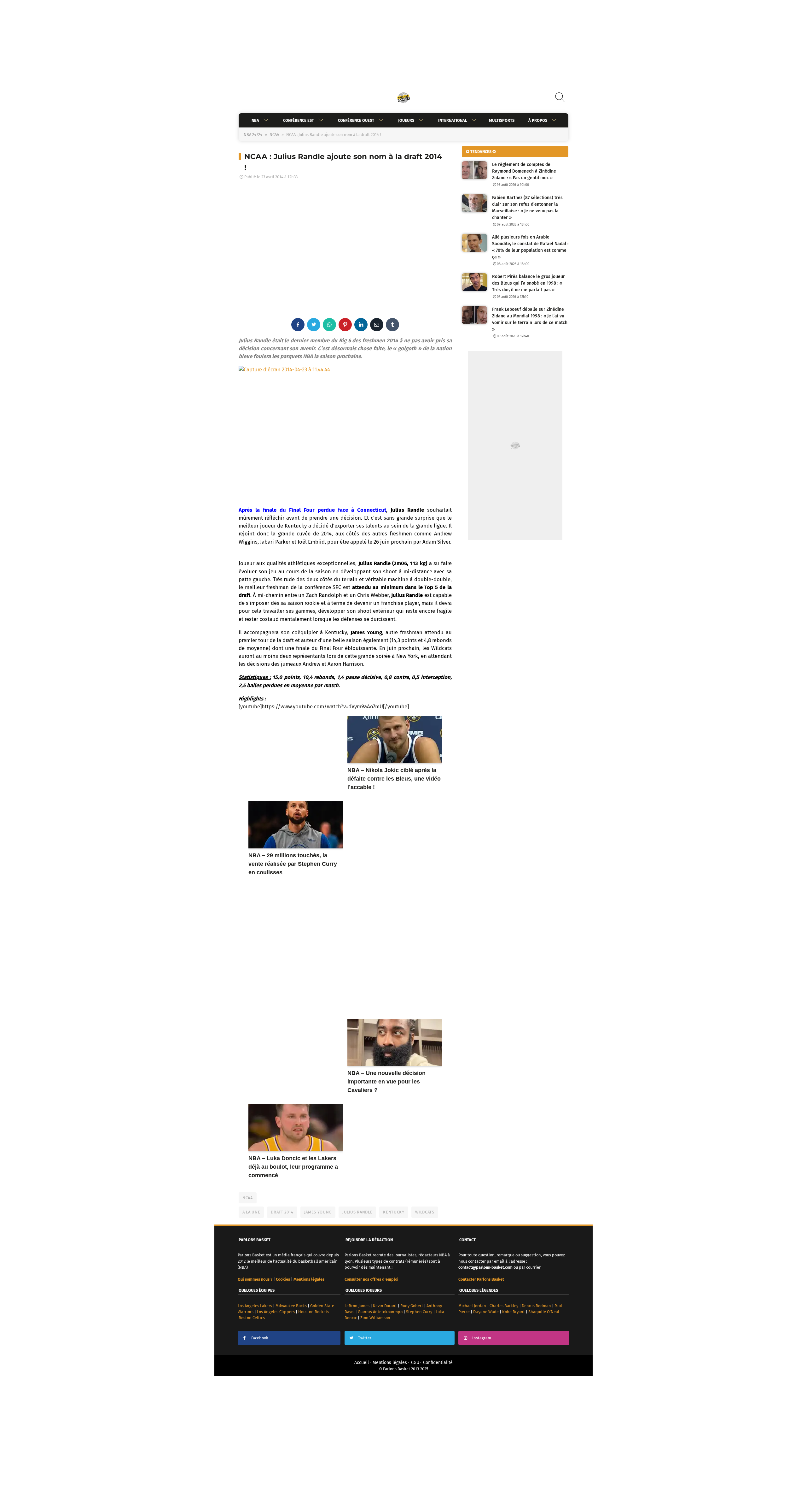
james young (318, 1212)
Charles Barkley (504, 1305)
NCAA (274, 134)
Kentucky (393, 1212)
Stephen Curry (419, 1311)
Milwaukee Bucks (291, 1305)
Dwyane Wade (486, 1311)
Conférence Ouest (356, 120)
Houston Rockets (313, 1311)
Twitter (364, 1338)
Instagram (481, 1338)
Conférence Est (298, 120)
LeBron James (357, 1305)
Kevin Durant (385, 1305)
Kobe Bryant (513, 1311)
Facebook (259, 1338)
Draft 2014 (282, 1212)
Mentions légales (390, 1362)
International (452, 120)
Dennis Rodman (536, 1305)
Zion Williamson (375, 1317)
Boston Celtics (252, 1317)
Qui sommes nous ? (255, 1279)
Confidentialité (438, 1362)
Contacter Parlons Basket (481, 1279)
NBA (255, 120)
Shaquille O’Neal (543, 1311)
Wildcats (424, 1212)
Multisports (501, 120)
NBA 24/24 (253, 134)
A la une (251, 1212)
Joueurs (406, 120)
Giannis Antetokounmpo (380, 1311)
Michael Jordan (472, 1305)
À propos (537, 120)
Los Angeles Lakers (255, 1305)
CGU (415, 1362)
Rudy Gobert (411, 1305)
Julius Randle (357, 1212)
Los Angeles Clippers (276, 1311)
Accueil (361, 1362)
